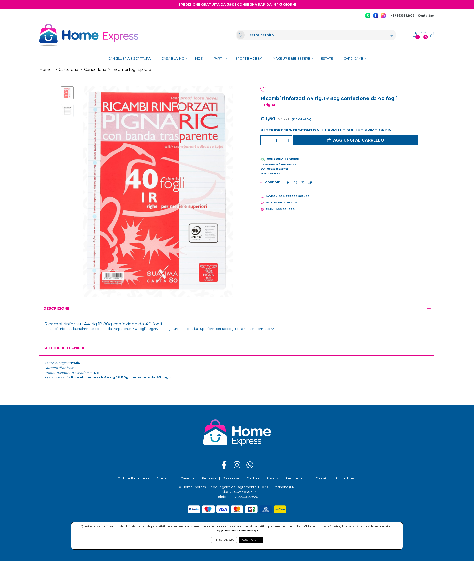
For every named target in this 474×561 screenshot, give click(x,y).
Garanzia (188, 478)
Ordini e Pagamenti (133, 478)
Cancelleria (95, 69)
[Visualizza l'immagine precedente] (222, 191)
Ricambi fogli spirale (131, 69)
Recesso (209, 478)
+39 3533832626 (402, 15)
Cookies (252, 478)
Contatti (322, 478)
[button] (355, 140)
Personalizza (224, 540)
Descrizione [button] (56, 308)
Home (46, 69)
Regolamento (297, 478)
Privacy (272, 478)
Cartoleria (68, 69)
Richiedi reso (346, 478)
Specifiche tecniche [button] (64, 348)
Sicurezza (231, 478)
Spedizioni (164, 478)
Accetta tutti (251, 540)
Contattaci (426, 15)
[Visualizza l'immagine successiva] (94, 191)
